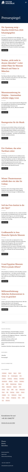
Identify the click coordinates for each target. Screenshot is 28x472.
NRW (12, 389)
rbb (7, 392)
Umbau (7, 397)
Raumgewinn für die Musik (12, 122)
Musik (3, 386)
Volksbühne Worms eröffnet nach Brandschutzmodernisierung (9, 339)
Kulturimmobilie (5, 452)
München (15, 386)
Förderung (10, 378)
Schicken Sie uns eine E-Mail (8, 422)
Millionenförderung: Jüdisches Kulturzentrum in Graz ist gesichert (12, 294)
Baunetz (10, 373)
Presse (3, 392)
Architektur (4, 373)
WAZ (19, 397)
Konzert (16, 381)
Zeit (3, 400)
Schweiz (22, 392)
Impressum (4, 454)
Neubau (3, 389)
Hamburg (15, 378)
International (4, 381)
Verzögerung (13, 397)
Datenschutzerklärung (6, 456)
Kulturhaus (22, 381)
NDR (20, 386)
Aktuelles (3, 355)
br (8, 375)
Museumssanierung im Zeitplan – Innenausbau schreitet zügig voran (11, 95)
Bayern (15, 373)
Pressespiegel (3, 35)
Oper (16, 389)
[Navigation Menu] (26, 2)
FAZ (20, 375)
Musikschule (9, 386)
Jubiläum (10, 381)
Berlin (19, 373)
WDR (23, 397)
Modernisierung (13, 384)
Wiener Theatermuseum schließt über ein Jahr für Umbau (11, 181)
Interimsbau (22, 378)
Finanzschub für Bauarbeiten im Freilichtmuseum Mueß (12, 343)
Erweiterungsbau (14, 375)
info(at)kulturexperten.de (7, 465)
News (8, 389)
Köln (3, 384)
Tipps (3, 397)
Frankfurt (4, 378)
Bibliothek (4, 375)
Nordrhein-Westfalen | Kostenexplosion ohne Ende (13, 346)
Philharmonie (22, 389)
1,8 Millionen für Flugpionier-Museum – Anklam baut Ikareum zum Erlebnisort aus (13, 336)
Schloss (17, 392)
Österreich (8, 400)
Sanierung (12, 392)
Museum (19, 384)
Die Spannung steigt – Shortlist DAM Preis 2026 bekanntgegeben (12, 30)
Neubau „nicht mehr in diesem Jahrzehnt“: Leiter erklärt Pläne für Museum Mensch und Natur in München (12, 65)
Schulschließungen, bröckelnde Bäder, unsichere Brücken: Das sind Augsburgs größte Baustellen (12, 332)
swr (8, 395)
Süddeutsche (14, 395)
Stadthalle (4, 395)
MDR (7, 384)
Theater (19, 395)
